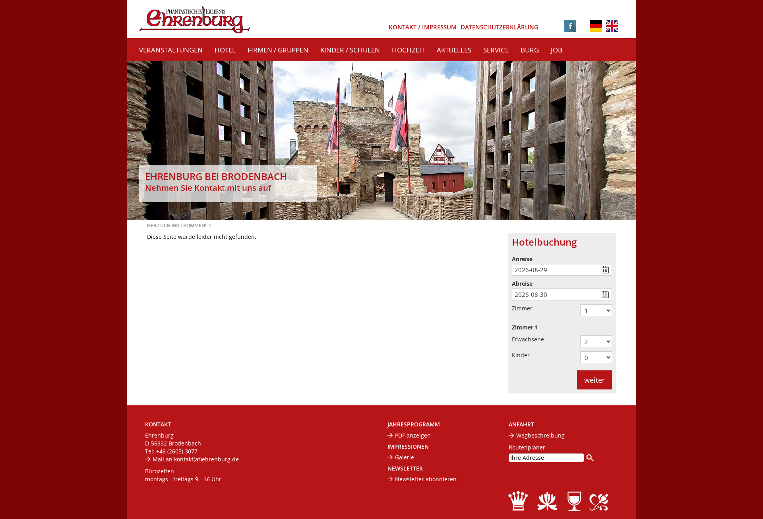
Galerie (404, 457)
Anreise (522, 259)
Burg (530, 49)
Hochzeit (408, 49)
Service (496, 49)
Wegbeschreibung (540, 435)
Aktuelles (454, 49)
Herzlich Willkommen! (176, 225)
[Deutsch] (596, 26)
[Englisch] (612, 25)
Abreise (522, 283)
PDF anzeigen (413, 435)
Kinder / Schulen (350, 49)
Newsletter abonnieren (426, 479)
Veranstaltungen (171, 49)
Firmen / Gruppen (278, 49)
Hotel (225, 49)
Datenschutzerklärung (499, 27)
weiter (594, 380)
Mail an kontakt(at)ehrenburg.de (196, 459)
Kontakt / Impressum (423, 27)
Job (556, 49)
